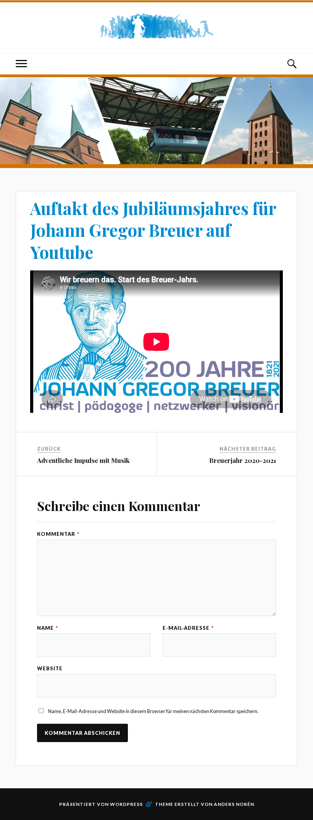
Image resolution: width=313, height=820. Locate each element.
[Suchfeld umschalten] (291, 63)
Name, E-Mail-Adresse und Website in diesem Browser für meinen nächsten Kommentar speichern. (153, 711)
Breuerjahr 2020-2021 (242, 460)
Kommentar (58, 534)
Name (47, 628)
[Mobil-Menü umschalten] (21, 63)
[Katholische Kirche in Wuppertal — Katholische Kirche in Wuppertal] (156, 26)
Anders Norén (234, 804)
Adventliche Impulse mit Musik (83, 460)
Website (50, 668)
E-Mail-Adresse (188, 628)
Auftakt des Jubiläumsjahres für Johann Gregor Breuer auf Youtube (153, 230)
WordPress (126, 804)
